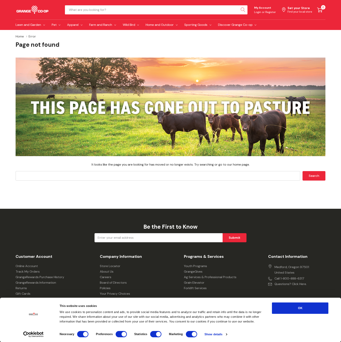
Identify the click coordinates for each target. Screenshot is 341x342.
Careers (105, 277)
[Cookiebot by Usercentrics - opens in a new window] (33, 334)
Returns (21, 288)
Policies (105, 288)
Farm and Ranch (100, 25)
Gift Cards (23, 294)
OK (300, 308)
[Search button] (242, 9)
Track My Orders (28, 271)
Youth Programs (195, 266)
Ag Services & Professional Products (210, 277)
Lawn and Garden (28, 25)
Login (258, 12)
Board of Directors (113, 282)
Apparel (73, 25)
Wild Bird (129, 25)
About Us (106, 271)
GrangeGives (193, 271)
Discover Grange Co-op (235, 25)
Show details (213, 334)
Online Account (27, 266)
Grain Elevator (194, 282)
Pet (54, 25)
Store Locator (110, 266)
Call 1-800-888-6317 (289, 278)
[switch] (121, 334)
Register (270, 12)
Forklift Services (195, 288)
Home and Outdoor (160, 25)
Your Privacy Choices (115, 294)
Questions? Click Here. (290, 284)
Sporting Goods (195, 25)
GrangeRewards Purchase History (40, 277)
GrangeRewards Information (36, 282)
